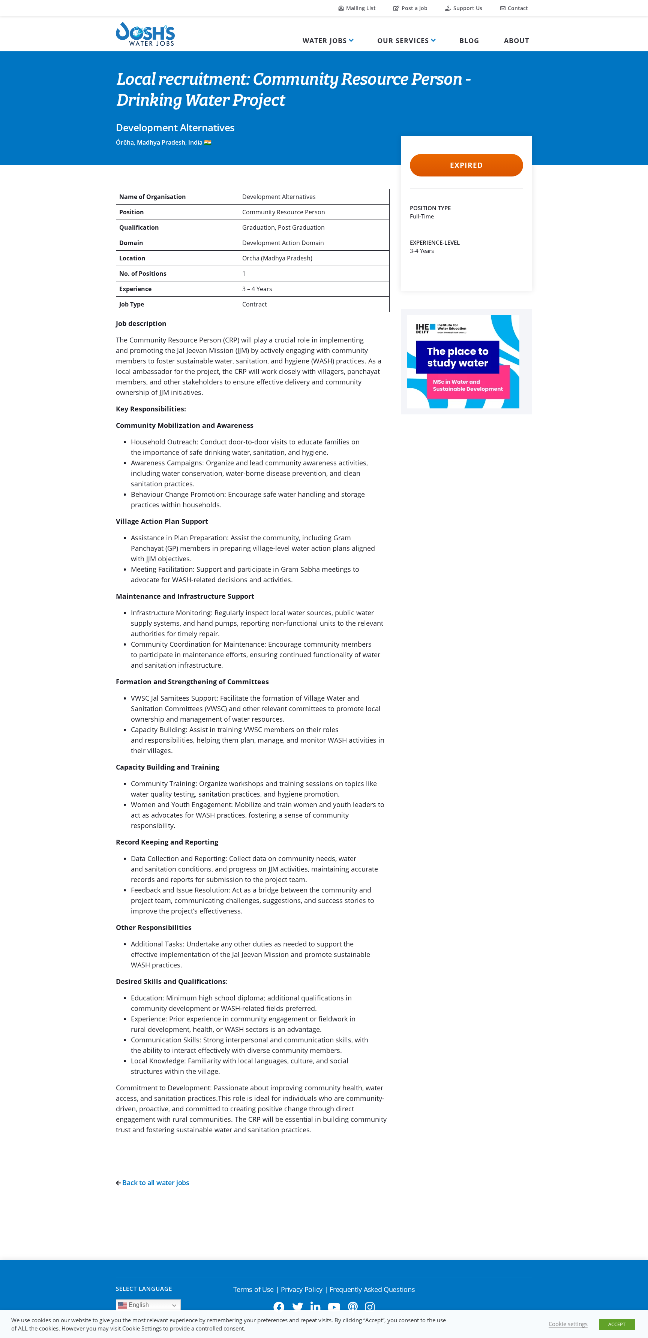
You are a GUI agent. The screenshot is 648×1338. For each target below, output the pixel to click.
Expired (466, 165)
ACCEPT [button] (617, 1324)
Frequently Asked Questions (372, 1289)
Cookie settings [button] (568, 1324)
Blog (469, 40)
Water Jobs (325, 40)
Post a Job (414, 8)
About (516, 40)
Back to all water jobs (155, 1182)
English (138, 1305)
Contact (517, 8)
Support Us (467, 8)
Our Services (403, 40)
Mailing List (360, 8)
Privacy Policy (301, 1289)
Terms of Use (253, 1289)
